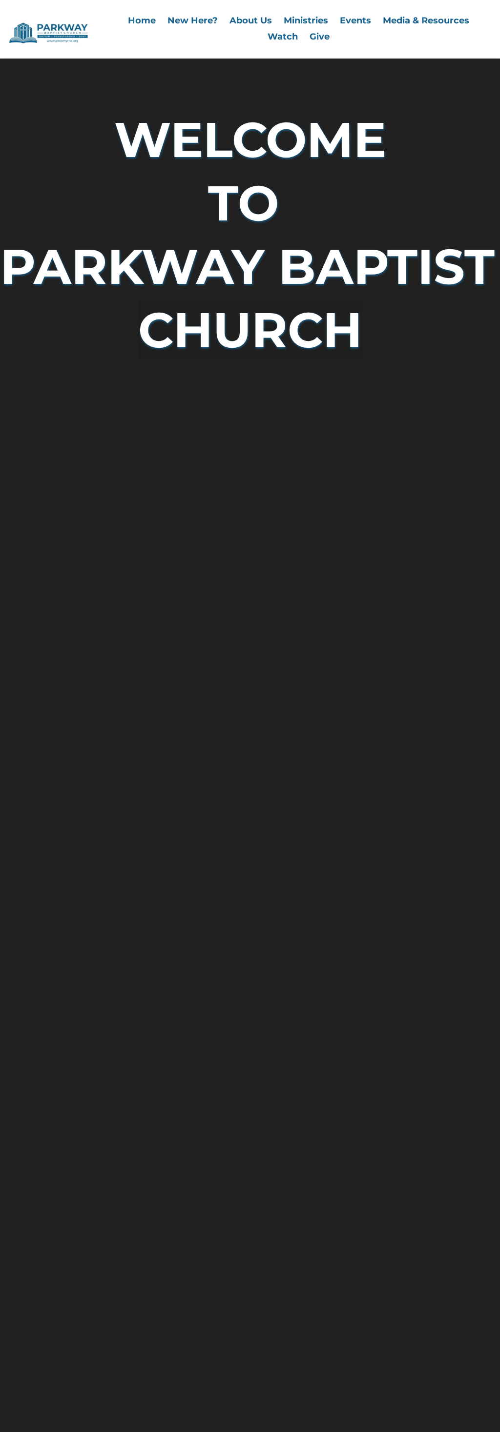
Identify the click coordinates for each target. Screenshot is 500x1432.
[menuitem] (141, 21)
